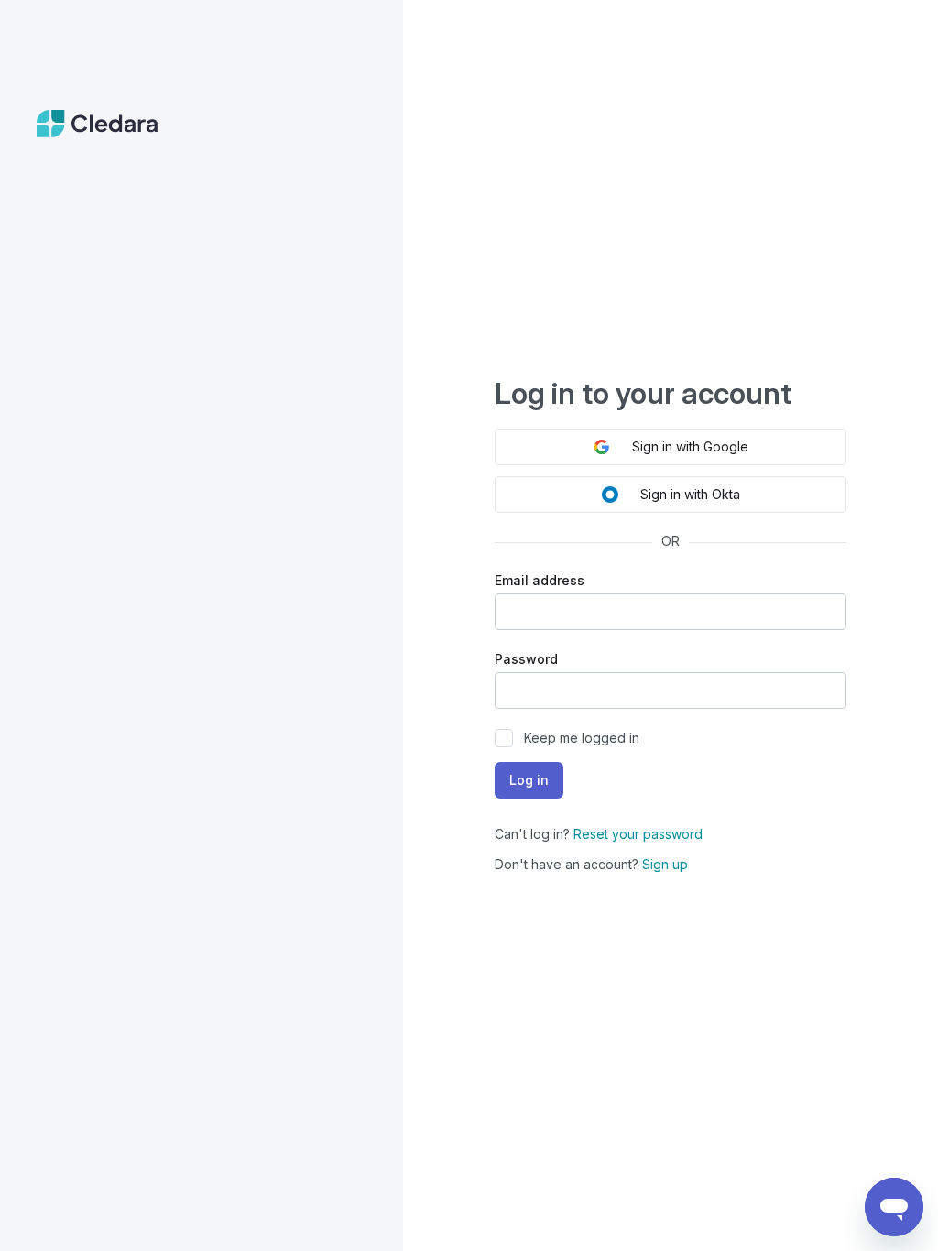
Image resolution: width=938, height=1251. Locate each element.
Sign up (665, 864)
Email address (539, 580)
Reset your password (638, 834)
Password (526, 659)
